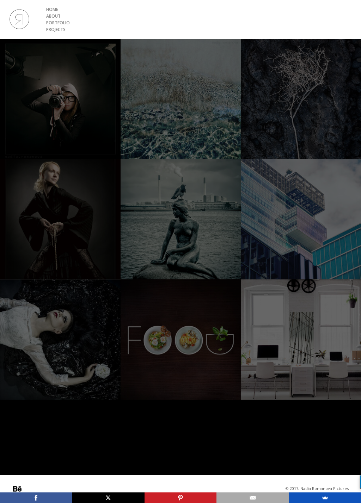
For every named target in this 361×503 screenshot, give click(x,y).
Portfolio (58, 23)
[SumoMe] (325, 497)
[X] (108, 497)
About (53, 16)
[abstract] (181, 99)
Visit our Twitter (37, 489)
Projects (56, 29)
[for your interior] (301, 339)
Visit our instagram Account (27, 489)
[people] (60, 219)
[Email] (252, 497)
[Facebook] (36, 497)
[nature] (301, 99)
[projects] (60, 339)
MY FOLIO (19, 19)
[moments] (181, 219)
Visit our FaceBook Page (47, 489)
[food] (181, 339)
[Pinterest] (181, 497)
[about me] (60, 99)
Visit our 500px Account (17, 489)
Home (52, 9)
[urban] (301, 219)
